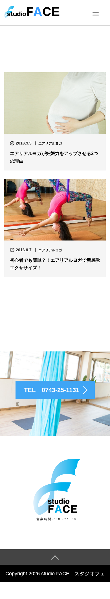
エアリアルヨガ (50, 143)
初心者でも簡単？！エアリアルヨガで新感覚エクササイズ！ (55, 264)
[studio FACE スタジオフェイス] (32, 12)
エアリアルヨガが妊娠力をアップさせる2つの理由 (54, 157)
